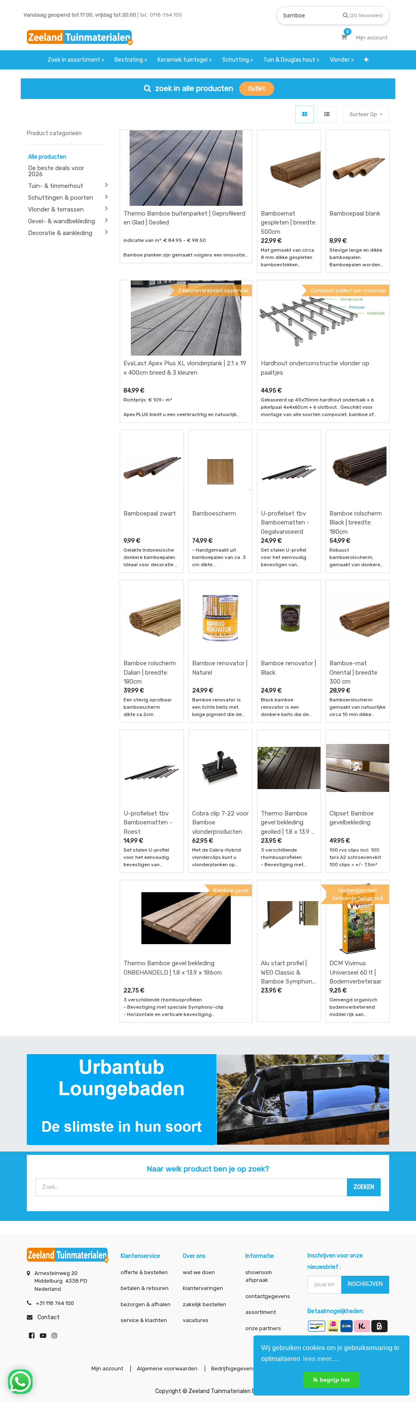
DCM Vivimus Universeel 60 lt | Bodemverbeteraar (355, 972)
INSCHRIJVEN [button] (365, 1284)
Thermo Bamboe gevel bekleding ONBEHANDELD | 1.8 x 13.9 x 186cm (173, 968)
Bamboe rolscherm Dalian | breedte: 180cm (150, 672)
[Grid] (304, 114)
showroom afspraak (258, 1276)
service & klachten (144, 1320)
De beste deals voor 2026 (56, 171)
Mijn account (107, 1368)
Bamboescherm (214, 513)
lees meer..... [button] (321, 1358)
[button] (366, 59)
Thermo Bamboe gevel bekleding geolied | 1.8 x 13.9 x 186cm (287, 822)
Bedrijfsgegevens (234, 1368)
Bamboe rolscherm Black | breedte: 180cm (355, 522)
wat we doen (199, 1272)
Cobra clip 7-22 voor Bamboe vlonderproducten (220, 822)
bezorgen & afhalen (146, 1304)
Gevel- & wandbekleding (61, 221)
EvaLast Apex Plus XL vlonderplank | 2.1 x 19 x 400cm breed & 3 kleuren (185, 368)
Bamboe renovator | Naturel (219, 668)
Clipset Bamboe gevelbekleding (351, 818)
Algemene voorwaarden (167, 1368)
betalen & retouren (145, 1288)
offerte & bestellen (145, 1272)
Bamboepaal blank (354, 213)
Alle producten (47, 156)
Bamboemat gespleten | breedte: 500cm (288, 222)
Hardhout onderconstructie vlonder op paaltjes (315, 368)
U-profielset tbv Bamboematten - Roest (148, 822)
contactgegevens (267, 1296)
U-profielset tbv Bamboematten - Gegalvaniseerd (285, 522)
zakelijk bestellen (204, 1304)
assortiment (260, 1312)
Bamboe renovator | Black (288, 668)
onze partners (263, 1328)
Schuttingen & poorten (60, 197)
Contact (48, 1317)
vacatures (195, 1320)
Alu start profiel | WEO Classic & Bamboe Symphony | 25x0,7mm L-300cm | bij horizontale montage (288, 972)
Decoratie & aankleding (60, 233)
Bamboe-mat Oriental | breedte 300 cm (353, 672)
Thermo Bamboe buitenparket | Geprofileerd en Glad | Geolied (184, 218)
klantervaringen (203, 1288)
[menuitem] (76, 59)
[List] (326, 114)
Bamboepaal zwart (150, 513)
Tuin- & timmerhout (55, 186)
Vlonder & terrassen (56, 209)
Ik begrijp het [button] (331, 1379)
